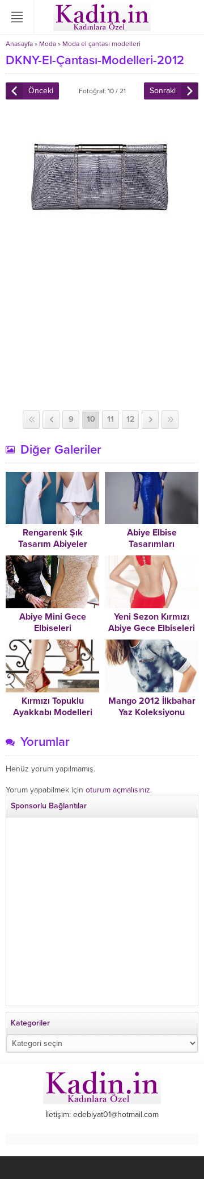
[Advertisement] (102, 325)
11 (110, 419)
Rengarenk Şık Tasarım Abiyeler (52, 538)
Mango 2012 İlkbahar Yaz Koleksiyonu (152, 706)
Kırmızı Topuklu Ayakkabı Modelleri (52, 706)
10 (91, 419)
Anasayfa (19, 44)
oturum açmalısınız (118, 790)
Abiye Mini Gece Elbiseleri (52, 622)
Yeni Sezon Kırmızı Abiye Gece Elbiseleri (151, 622)
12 (130, 419)
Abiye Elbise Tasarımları (152, 538)
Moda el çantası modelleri (101, 44)
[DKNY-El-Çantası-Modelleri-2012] (102, 235)
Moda (47, 44)
